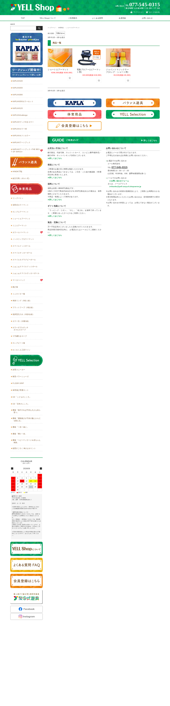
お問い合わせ (147, 18)
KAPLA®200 (18, 88)
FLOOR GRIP (18, 383)
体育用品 (61, 27)
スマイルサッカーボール (22, 253)
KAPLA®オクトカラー (21, 136)
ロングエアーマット (21, 212)
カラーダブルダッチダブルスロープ (20, 328)
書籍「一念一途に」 (21, 427)
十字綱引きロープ (20, 336)
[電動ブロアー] (89, 57)
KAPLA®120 (18, 108)
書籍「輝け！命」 (20, 434)
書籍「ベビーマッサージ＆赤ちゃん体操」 (26, 441)
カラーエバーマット (21, 232)
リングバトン (18, 198)
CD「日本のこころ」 (21, 404)
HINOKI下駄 (17, 171)
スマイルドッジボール (21, 246)
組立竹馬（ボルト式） (21, 178)
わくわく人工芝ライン (21, 350)
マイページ (137, 12)
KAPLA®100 (18, 81)
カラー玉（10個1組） (21, 321)
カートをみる (154, 12)
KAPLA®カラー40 (20, 129)
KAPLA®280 (18, 95)
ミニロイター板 (19, 294)
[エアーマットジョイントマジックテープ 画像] (118, 57)
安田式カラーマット (21, 205)
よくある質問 (97, 18)
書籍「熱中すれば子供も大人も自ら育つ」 (26, 411)
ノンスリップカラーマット (23, 239)
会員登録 (122, 18)
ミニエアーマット (20, 225)
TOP (23, 18)
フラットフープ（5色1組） (23, 307)
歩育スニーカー (19, 370)
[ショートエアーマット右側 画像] (60, 57)
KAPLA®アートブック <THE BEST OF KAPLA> (25, 150)
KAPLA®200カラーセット (23, 101)
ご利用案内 (72, 18)
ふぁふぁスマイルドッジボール (25, 267)
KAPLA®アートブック (21, 142)
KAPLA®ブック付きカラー (23, 122)
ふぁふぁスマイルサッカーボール (26, 273)
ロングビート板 (19, 343)
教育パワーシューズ (21, 377)
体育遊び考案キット (21, 390)
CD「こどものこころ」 (22, 397)
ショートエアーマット (58, 69)
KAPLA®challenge (20, 115)
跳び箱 (15, 287)
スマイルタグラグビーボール (24, 260)
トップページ (52, 27)
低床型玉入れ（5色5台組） (23, 314)
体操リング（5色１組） (22, 301)
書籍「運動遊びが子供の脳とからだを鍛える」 (26, 419)
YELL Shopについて (48, 18)
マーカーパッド (19, 280)
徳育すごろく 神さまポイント (24, 448)
